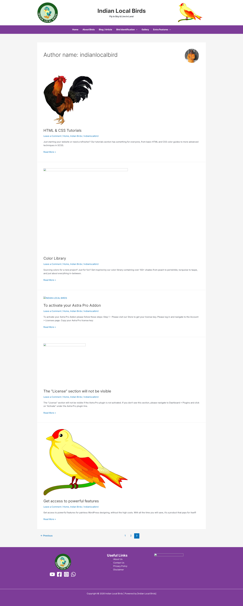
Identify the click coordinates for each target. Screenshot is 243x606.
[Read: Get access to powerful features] (85, 462)
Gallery (145, 29)
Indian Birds (76, 136)
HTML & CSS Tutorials (62, 130)
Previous (46, 535)
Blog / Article (105, 29)
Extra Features (160, 29)
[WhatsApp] (73, 574)
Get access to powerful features (71, 501)
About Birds (89, 29)
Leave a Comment (52, 136)
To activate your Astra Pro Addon (72, 305)
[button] (136, 29)
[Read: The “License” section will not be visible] (64, 364)
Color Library (54, 258)
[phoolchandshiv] (66, 574)
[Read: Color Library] (85, 210)
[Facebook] (59, 574)
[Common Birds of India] (52, 574)
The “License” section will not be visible (77, 391)
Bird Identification (125, 29)
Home (75, 29)
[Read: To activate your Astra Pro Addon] (55, 298)
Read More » (49, 151)
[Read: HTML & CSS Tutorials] (68, 100)
